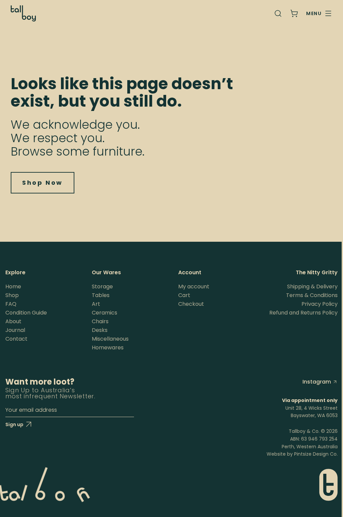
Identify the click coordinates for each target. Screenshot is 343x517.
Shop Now (42, 182)
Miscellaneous (110, 339)
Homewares (108, 347)
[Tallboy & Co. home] (23, 13)
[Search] (278, 13)
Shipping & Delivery (312, 286)
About (13, 321)
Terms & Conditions (312, 295)
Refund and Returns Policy (303, 313)
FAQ (10, 304)
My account (193, 286)
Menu (314, 13)
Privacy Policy (319, 304)
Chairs (100, 321)
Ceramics (104, 313)
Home (13, 286)
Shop (12, 295)
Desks (100, 330)
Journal (15, 330)
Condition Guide (26, 313)
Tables (101, 295)
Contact (16, 339)
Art (96, 304)
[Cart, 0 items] (294, 13)
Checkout (191, 304)
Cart (184, 295)
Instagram (316, 382)
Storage (102, 286)
